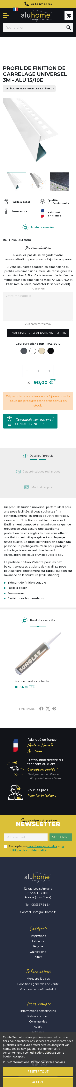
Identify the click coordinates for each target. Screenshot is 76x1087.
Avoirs (38, 1026)
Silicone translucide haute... (33, 681)
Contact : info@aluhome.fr (38, 912)
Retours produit (38, 1016)
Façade (38, 946)
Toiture (38, 957)
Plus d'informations (16, 1062)
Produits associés (42, 227)
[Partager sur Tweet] (47, 709)
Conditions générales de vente (38, 984)
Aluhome (37, 15)
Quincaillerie (38, 952)
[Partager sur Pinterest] (54, 709)
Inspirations (38, 936)
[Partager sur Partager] (41, 709)
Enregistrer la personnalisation (38, 333)
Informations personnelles (38, 1011)
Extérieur (38, 941)
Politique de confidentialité (38, 989)
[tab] (38, 456)
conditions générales (42, 846)
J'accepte (38, 1082)
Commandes (38, 1021)
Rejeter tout (38, 1071)
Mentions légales (38, 978)
